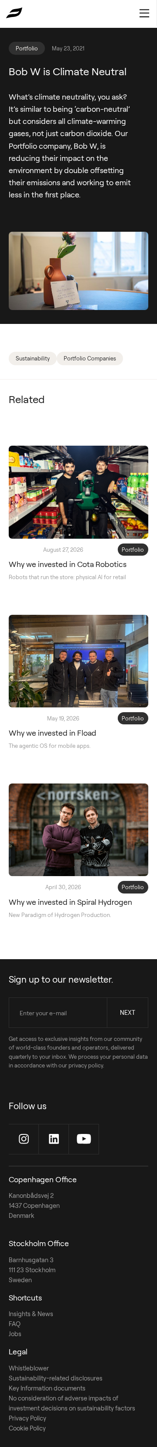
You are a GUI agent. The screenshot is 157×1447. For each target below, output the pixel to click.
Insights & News (31, 1313)
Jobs (15, 1333)
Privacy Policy (27, 1418)
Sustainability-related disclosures (55, 1378)
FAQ (14, 1323)
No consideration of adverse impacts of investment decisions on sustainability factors (72, 1403)
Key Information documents (47, 1388)
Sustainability (33, 358)
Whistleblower (29, 1368)
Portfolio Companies (90, 358)
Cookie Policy (27, 1428)
